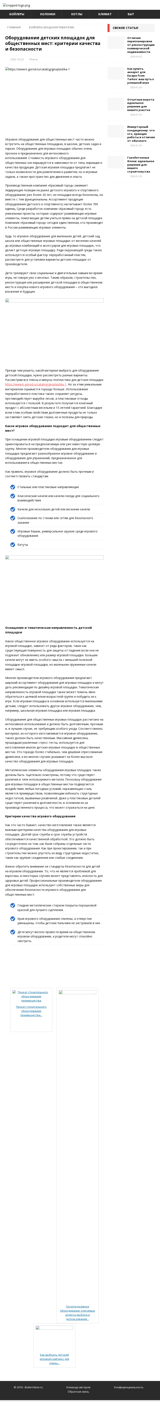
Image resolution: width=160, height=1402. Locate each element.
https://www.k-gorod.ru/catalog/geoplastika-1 (35, 384)
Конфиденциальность (129, 1387)
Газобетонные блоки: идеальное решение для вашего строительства (140, 165)
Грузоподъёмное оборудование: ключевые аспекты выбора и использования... (77, 1313)
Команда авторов (78, 1387)
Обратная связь (78, 1391)
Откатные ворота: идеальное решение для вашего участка (141, 105)
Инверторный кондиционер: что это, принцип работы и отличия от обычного (141, 134)
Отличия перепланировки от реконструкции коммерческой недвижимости (141, 45)
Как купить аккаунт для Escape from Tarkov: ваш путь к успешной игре (140, 76)
